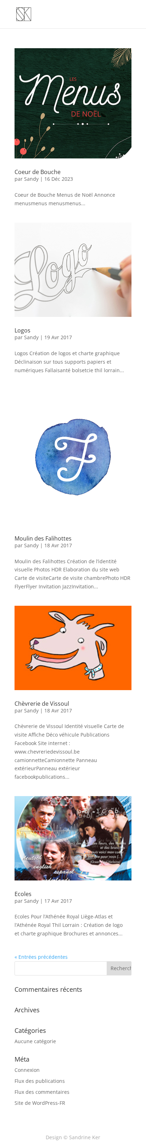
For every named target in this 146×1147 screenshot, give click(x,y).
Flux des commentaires (42, 1092)
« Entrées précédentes (41, 956)
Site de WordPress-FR (40, 1103)
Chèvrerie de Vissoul (42, 703)
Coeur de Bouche (38, 172)
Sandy (31, 178)
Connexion (27, 1070)
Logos (22, 330)
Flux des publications (40, 1081)
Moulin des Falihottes (43, 538)
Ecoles (23, 894)
